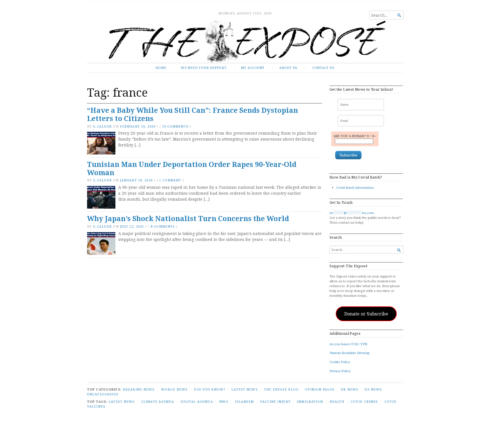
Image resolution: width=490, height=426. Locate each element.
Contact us (323, 67)
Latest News (244, 389)
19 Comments (175, 126)
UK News (349, 389)
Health (337, 401)
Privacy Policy (340, 371)
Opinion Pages (320, 389)
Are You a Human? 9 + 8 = (354, 136)
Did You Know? (209, 389)
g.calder (102, 126)
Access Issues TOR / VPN (348, 344)
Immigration (310, 401)
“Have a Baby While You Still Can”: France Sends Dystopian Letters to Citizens (192, 114)
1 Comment (170, 180)
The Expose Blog (281, 389)
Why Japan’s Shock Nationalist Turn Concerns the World (188, 218)
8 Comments (163, 226)
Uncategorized (103, 394)
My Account (253, 67)
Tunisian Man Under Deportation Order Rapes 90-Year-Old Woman (191, 168)
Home (160, 67)
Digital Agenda (197, 401)
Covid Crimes (364, 401)
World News (174, 389)
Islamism (244, 401)
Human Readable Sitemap (350, 353)
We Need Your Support (204, 67)
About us (288, 67)
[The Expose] (245, 42)
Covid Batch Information (355, 187)
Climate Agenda (157, 401)
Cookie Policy (340, 362)
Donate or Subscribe (366, 314)
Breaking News (139, 389)
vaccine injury (275, 401)
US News (373, 389)
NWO (224, 401)
